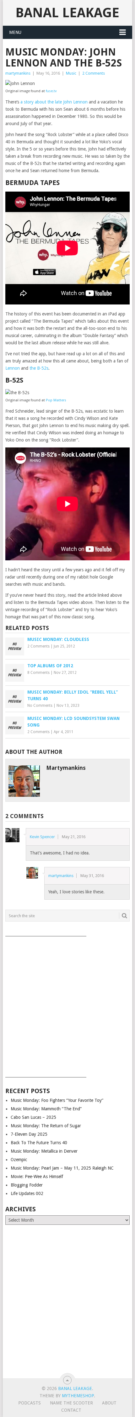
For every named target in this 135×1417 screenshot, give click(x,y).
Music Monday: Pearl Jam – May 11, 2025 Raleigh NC (62, 1168)
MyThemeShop (78, 1395)
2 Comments (93, 73)
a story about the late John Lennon (54, 101)
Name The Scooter (71, 1402)
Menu (15, 32)
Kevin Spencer (42, 836)
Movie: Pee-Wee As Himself (37, 1176)
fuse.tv (51, 91)
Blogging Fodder (27, 1184)
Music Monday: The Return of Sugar (46, 1125)
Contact (71, 1410)
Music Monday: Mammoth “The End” (46, 1108)
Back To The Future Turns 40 (39, 1142)
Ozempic (19, 1159)
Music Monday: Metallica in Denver (44, 1151)
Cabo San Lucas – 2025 (33, 1117)
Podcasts (29, 1402)
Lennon (12, 368)
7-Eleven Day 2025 (29, 1134)
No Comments (39, 705)
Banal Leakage (67, 12)
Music (71, 73)
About (109, 1402)
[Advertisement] (67, 1004)
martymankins (17, 73)
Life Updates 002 (27, 1193)
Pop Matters (56, 400)
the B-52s (39, 368)
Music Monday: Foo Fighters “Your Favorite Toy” (57, 1100)
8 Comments (38, 672)
